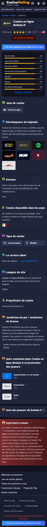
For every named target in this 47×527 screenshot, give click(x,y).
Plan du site (9, 501)
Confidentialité (31, 506)
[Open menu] (3, 3)
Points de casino (27, 501)
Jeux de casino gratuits (12, 479)
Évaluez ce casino (23, 92)
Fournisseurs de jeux (10, 488)
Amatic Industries (9, 492)
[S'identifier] (38, 3)
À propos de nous (12, 506)
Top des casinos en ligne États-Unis (23, 47)
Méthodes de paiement (12, 475)
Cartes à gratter (15, 110)
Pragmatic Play (30, 488)
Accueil (5, 15)
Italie (13, 15)
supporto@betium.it (29, 261)
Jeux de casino (24, 9)
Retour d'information (13, 511)
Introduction (7, 9)
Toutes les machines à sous (14, 483)
